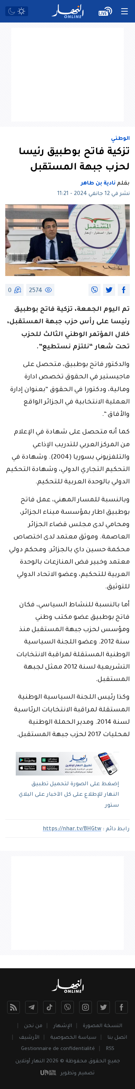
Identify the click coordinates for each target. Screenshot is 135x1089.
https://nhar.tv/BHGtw (72, 829)
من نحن (33, 1026)
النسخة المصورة (102, 1026)
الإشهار (62, 1026)
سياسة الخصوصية (73, 1038)
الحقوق (97, 1061)
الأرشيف (29, 1038)
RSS (110, 1049)
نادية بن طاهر (98, 184)
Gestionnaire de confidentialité (58, 1049)
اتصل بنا (117, 1038)
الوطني (120, 139)
